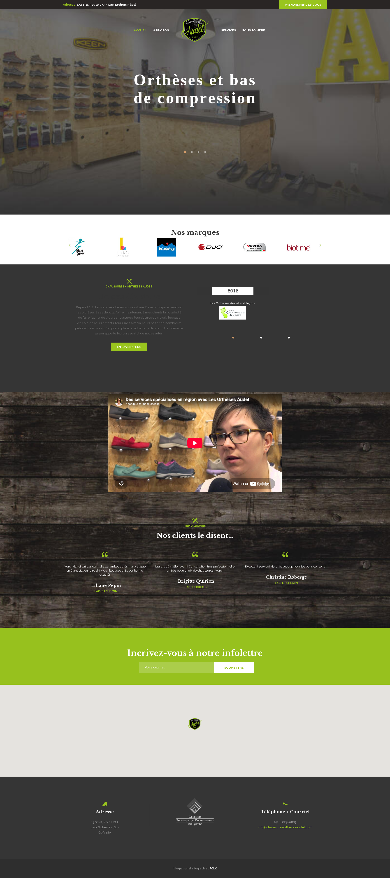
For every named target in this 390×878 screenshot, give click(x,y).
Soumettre (234, 667)
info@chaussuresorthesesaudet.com (285, 827)
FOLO (213, 868)
